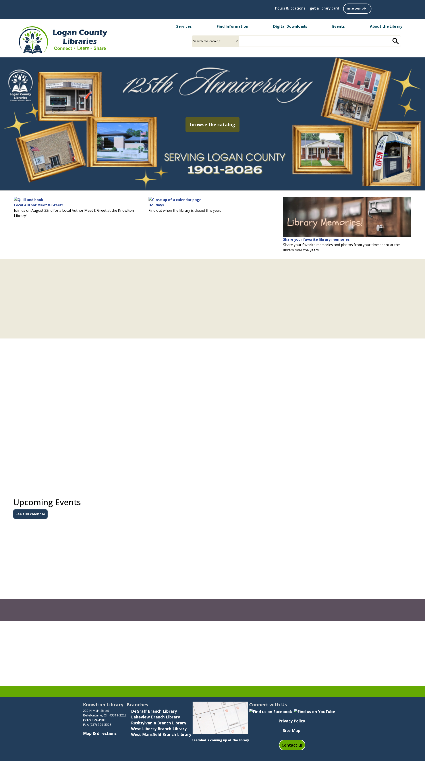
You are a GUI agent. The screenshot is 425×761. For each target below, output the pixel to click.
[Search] (396, 41)
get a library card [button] (324, 8)
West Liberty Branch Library (159, 728)
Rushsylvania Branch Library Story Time (349, 560)
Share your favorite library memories (316, 239)
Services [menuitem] (184, 26)
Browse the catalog (215, 124)
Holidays (156, 205)
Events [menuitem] (338, 26)
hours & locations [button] (290, 8)
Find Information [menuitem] (232, 26)
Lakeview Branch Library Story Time (207, 595)
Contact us (292, 745)
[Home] (62, 39)
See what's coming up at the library (220, 740)
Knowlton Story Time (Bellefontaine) (345, 595)
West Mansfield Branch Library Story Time (75, 595)
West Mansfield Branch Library (161, 734)
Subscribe (273, 644)
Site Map (291, 730)
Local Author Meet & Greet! (38, 205)
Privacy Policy (291, 721)
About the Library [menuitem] (386, 26)
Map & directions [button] (99, 733)
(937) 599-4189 (94, 720)
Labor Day (179, 560)
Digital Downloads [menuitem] (290, 26)
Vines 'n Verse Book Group (58, 560)
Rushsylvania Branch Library (158, 723)
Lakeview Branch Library (155, 717)
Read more (35, 349)
